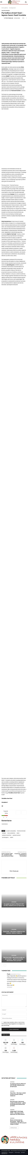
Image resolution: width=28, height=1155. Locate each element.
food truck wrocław (21, 830)
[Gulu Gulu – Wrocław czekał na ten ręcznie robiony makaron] (14, 921)
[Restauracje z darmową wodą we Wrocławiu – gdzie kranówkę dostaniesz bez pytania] (14, 948)
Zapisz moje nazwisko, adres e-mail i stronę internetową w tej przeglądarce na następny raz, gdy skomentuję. (13, 1024)
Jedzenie (13, 901)
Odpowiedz (9, 987)
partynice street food (6, 835)
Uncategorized (12, 7)
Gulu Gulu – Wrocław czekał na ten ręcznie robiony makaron (14, 932)
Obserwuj (14, 1039)
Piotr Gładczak (9, 18)
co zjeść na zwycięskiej (11, 830)
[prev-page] (3, 965)
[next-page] (5, 965)
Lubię (5, 1039)
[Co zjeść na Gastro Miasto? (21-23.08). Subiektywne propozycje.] (14, 893)
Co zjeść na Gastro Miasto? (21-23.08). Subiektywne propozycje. (14, 904)
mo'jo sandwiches (11, 833)
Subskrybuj (14, 1047)
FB (2, 806)
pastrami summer (17, 835)
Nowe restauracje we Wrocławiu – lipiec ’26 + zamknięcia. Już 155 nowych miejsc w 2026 (18, 1122)
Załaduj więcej (13, 1127)
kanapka (4, 833)
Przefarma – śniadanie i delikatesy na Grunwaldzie (20, 855)
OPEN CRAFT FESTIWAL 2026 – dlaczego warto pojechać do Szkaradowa (17, 1113)
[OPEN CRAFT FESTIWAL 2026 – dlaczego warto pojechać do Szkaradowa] (5, 1112)
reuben (11, 837)
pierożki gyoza (5, 837)
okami (18, 833)
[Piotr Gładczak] (3, 18)
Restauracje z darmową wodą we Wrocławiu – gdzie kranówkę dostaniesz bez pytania (14, 959)
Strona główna (5, 7)
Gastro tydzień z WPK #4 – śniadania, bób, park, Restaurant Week (7, 855)
